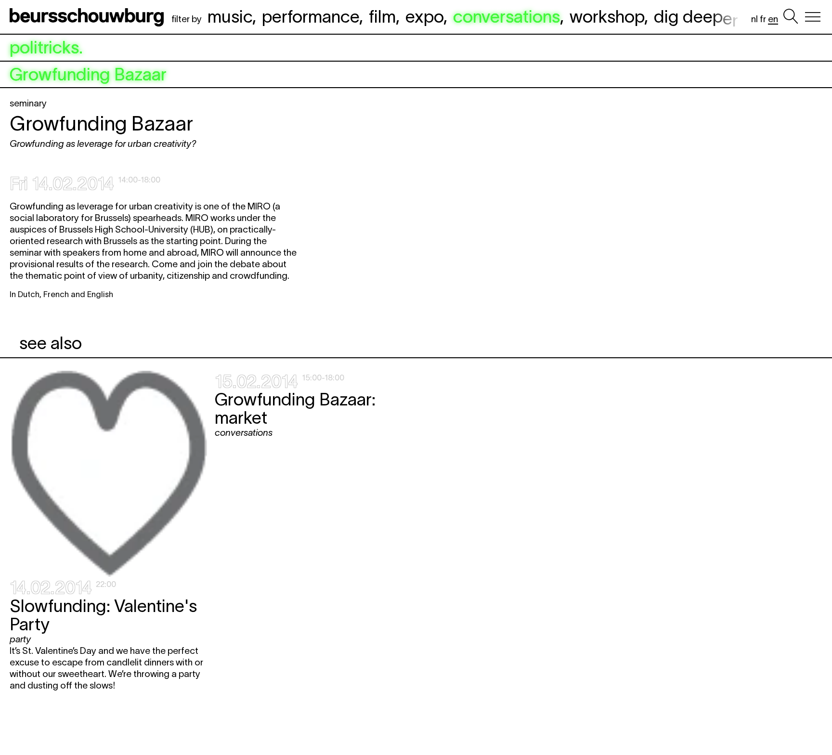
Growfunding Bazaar (88, 74)
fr (763, 19)
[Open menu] (812, 17)
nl (754, 19)
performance (310, 16)
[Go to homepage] (89, 16)
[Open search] (790, 16)
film (382, 16)
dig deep (696, 16)
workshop (607, 16)
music (230, 16)
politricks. (46, 48)
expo (424, 16)
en (773, 19)
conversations (506, 16)
